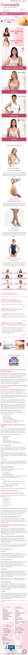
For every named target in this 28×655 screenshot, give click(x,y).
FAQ (16, 620)
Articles (16, 616)
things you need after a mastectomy (13, 495)
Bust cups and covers (7, 504)
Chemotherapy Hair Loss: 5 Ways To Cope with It (12, 309)
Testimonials (17, 614)
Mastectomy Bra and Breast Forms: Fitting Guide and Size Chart (14, 324)
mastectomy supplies (15, 544)
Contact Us (17, 611)
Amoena (4, 551)
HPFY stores (19, 625)
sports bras (17, 586)
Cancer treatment (4, 428)
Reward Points (6, 615)
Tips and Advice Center (9, 294)
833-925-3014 (6, 644)
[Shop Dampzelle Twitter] (13, 361)
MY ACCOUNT (6, 607)
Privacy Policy (5, 628)
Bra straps (5, 503)
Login (25, 0)
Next (26, 21)
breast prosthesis (7, 390)
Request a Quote (6, 632)
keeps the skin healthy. (13, 422)
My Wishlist (5, 610)
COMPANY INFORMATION (19, 607)
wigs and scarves (6, 545)
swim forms (13, 579)
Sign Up (14, 358)
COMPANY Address (5, 635)
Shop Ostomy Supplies (19, 629)
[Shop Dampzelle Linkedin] (17, 361)
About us (17, 610)
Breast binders (6, 500)
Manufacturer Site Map (20, 621)
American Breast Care (7, 559)
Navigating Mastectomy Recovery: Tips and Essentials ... (13, 304)
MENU (4, 13)
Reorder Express (6, 614)
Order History (5, 611)
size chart (13, 488)
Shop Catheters (18, 632)
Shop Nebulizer (18, 627)
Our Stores (17, 615)
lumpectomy (10, 564)
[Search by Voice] (22, 9)
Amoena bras (23, 553)
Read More (24, 306)
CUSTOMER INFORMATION (7, 626)
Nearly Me (4, 569)
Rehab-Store (17, 631)
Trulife (3, 591)
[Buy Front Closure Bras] (13, 41)
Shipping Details (6, 629)
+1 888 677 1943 (15, 0)
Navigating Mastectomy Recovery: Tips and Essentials (12, 301)
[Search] (25, 9)
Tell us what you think (7, 616)
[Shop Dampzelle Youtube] (13, 364)
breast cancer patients (11, 404)
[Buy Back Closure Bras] (13, 32)
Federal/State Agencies (20, 612)
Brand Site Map (18, 618)
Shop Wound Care (19, 628)
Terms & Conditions (7, 631)
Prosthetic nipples (7, 502)
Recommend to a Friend (7, 612)
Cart (21, 0)
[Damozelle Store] (10, 5)
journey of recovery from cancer (19, 600)
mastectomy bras (23, 395)
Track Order (5, 618)
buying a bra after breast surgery (10, 447)
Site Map (17, 623)
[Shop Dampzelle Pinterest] (10, 364)
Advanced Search (6, 11)
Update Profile (6, 619)
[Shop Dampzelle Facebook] (10, 361)
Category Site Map (19, 619)
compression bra (10, 532)
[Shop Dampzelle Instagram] (17, 364)
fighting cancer (18, 380)
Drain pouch (5, 506)
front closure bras (21, 539)
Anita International (6, 582)
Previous (2, 21)
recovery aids (7, 496)
